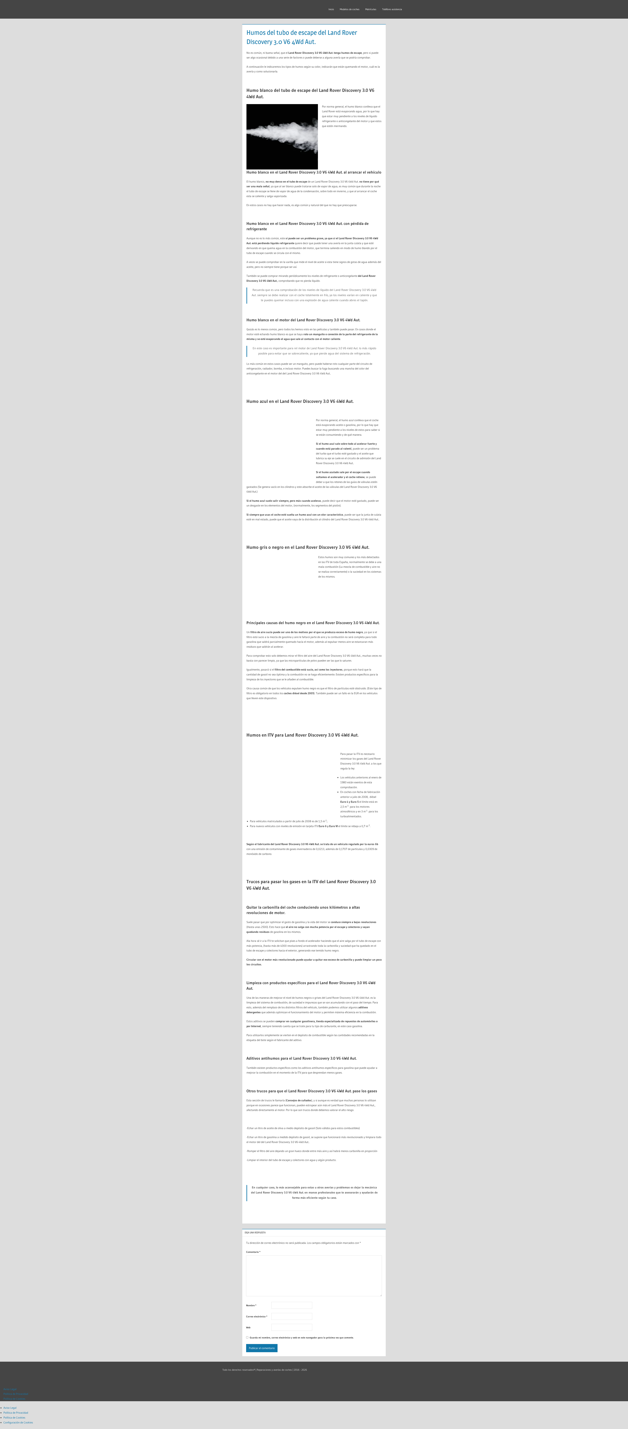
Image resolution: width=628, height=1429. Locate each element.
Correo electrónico (256, 1316)
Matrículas (370, 9)
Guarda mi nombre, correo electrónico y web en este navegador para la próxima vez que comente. (302, 1337)
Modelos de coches (349, 9)
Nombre (251, 1305)
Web (248, 1327)
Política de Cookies (14, 1398)
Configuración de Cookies (18, 1422)
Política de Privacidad (15, 1393)
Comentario (253, 1251)
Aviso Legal (10, 1389)
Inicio (331, 9)
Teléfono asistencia (392, 9)
